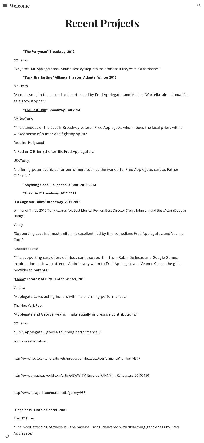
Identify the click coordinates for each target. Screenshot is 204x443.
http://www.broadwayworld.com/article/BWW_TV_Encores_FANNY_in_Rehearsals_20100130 (81, 375)
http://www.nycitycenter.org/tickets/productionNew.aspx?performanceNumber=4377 (77, 358)
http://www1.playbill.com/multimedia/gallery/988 (49, 392)
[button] (5, 5)
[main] (102, 22)
